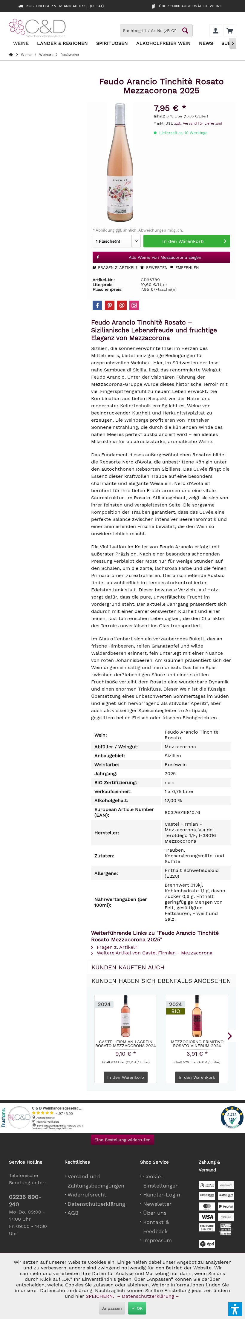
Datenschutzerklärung (96, 1204)
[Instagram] (134, 305)
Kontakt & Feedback (156, 1226)
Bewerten (156, 267)
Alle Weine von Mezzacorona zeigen (165, 257)
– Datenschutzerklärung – (148, 1296)
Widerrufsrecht (87, 1194)
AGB (73, 1213)
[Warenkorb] (229, 30)
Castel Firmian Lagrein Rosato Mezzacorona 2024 (125, 1043)
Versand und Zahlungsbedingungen (96, 1181)
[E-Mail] (122, 305)
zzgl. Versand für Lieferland (198, 123)
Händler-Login (161, 1194)
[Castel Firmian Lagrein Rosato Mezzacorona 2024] (126, 1016)
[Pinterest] (109, 305)
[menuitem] (229, 30)
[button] (235, 1309)
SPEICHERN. (101, 1296)
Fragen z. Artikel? (117, 267)
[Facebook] (97, 305)
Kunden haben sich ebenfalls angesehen (161, 980)
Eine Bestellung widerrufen (122, 1139)
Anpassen (112, 1308)
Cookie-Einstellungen (161, 1181)
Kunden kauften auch (128, 967)
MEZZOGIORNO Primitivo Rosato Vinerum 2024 (197, 1043)
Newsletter (157, 1204)
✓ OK (137, 1308)
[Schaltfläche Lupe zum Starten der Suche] (185, 30)
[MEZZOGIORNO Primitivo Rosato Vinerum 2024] (197, 1016)
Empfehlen (186, 267)
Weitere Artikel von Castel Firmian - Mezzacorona (153, 953)
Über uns (154, 1213)
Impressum (157, 1240)
